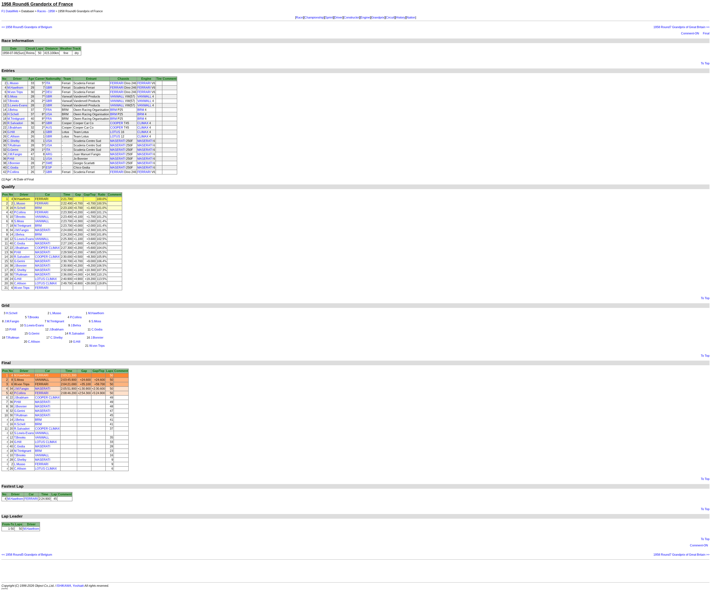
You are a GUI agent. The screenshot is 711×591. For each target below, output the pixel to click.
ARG (49, 154)
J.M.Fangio (14, 154)
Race (299, 17)
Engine (365, 17)
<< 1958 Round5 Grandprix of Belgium (26, 27)
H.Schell (13, 114)
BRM (113, 109)
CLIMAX (142, 123)
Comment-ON (690, 33)
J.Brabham (14, 127)
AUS (49, 127)
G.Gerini (12, 149)
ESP (49, 167)
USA (49, 114)
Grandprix (377, 17)
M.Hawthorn (15, 87)
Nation (411, 17)
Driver (338, 17)
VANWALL (117, 96)
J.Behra (12, 109)
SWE (49, 163)
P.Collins (13, 172)
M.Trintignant (15, 118)
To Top (705, 63)
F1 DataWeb (9, 11)
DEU (49, 92)
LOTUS (115, 132)
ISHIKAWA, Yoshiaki (70, 585)
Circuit (390, 17)
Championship (314, 17)
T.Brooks (13, 101)
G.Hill (11, 132)
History (400, 17)
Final (706, 33)
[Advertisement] (355, 571)
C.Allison (13, 136)
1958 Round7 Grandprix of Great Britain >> (681, 27)
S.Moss (12, 96)
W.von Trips (15, 92)
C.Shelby (13, 140)
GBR (49, 87)
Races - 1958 (46, 11)
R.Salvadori (15, 123)
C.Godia (12, 167)
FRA (49, 109)
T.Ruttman (14, 145)
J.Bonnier (13, 163)
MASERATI (117, 140)
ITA (48, 83)
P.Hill (10, 158)
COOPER (116, 123)
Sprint (329, 17)
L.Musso (13, 83)
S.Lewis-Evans (17, 105)
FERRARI (116, 83)
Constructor (351, 17)
